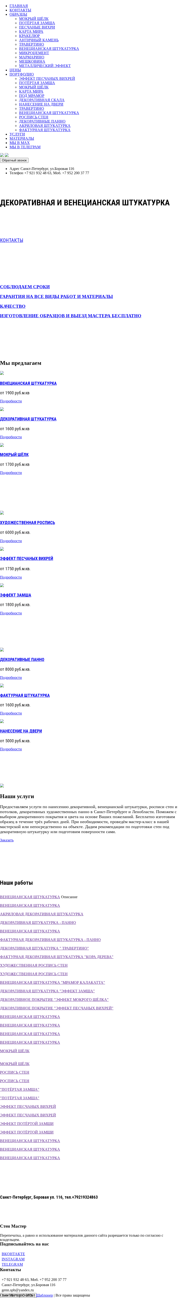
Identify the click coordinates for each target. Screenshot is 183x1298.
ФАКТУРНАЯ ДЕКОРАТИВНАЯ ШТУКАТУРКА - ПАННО (50, 940)
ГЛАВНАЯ (19, 6)
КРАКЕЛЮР (29, 36)
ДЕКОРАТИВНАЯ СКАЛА (42, 100)
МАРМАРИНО (31, 57)
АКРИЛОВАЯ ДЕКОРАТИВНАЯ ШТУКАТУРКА (41, 914)
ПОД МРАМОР (31, 96)
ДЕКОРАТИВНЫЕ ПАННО (42, 121)
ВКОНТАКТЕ (13, 1254)
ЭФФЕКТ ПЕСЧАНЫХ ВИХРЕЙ (47, 79)
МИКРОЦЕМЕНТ (34, 53)
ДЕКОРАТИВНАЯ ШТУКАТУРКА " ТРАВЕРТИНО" (44, 948)
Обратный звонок (14, 160)
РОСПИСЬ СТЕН (33, 117)
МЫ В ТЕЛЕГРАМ (25, 147)
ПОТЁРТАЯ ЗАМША (37, 23)
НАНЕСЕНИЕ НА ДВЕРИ (41, 104)
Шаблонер (44, 1295)
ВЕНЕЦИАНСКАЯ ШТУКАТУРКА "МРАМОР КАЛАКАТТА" (52, 982)
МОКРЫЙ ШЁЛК (34, 19)
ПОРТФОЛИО (22, 74)
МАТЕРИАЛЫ (22, 138)
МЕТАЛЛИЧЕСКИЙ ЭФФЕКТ (45, 66)
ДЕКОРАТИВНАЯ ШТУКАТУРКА (28, 418)
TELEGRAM (12, 1264)
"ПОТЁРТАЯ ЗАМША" (19, 1089)
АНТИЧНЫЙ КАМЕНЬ (39, 40)
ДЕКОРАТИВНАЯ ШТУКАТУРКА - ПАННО (38, 923)
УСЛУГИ (17, 134)
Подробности (11, 401)
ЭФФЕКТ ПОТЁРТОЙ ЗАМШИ (27, 1124)
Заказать (7, 840)
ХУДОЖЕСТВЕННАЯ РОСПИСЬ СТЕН (34, 965)
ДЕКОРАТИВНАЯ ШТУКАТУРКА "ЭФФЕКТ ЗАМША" (47, 991)
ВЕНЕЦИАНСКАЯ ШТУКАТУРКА (49, 49)
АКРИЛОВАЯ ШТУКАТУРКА (45, 126)
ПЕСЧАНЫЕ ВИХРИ (37, 27)
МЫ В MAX (20, 143)
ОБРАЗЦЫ (18, 14)
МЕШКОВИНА (32, 61)
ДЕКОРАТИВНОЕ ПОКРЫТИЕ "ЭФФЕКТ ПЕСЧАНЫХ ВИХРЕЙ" (56, 1008)
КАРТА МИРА (31, 31)
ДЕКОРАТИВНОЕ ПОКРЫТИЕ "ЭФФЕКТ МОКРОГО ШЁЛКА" (54, 1000)
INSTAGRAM (13, 1259)
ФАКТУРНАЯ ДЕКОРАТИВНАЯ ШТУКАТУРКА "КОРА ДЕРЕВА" (56, 957)
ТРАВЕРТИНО (31, 44)
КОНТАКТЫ (20, 10)
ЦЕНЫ (15, 70)
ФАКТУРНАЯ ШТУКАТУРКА (45, 130)
